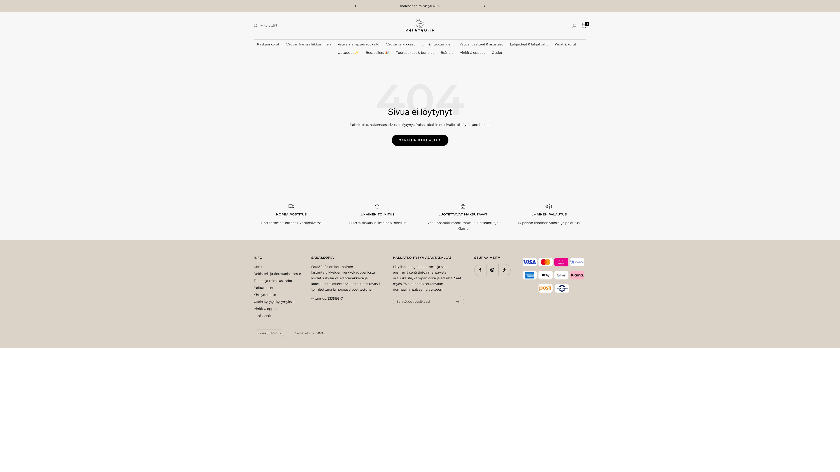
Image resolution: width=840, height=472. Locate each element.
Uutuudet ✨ (348, 52)
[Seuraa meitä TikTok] (504, 270)
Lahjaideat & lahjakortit (529, 44)
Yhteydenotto (265, 295)
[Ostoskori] (584, 25)
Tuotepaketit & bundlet (415, 52)
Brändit (447, 52)
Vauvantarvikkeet (400, 44)
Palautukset (263, 288)
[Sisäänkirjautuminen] (574, 26)
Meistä (259, 267)
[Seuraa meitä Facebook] (480, 270)
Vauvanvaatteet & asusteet (481, 44)
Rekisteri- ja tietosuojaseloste (277, 274)
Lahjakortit (262, 316)
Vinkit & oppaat (472, 52)
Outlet (497, 52)
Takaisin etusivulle (420, 140)
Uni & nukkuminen (437, 44)
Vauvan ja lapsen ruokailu (358, 44)
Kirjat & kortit (565, 44)
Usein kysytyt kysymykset (274, 302)
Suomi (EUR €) (267, 333)
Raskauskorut (268, 44)
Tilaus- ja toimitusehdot (273, 281)
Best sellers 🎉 (377, 52)
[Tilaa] (458, 301)
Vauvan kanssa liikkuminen (308, 44)
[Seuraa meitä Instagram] (492, 270)
